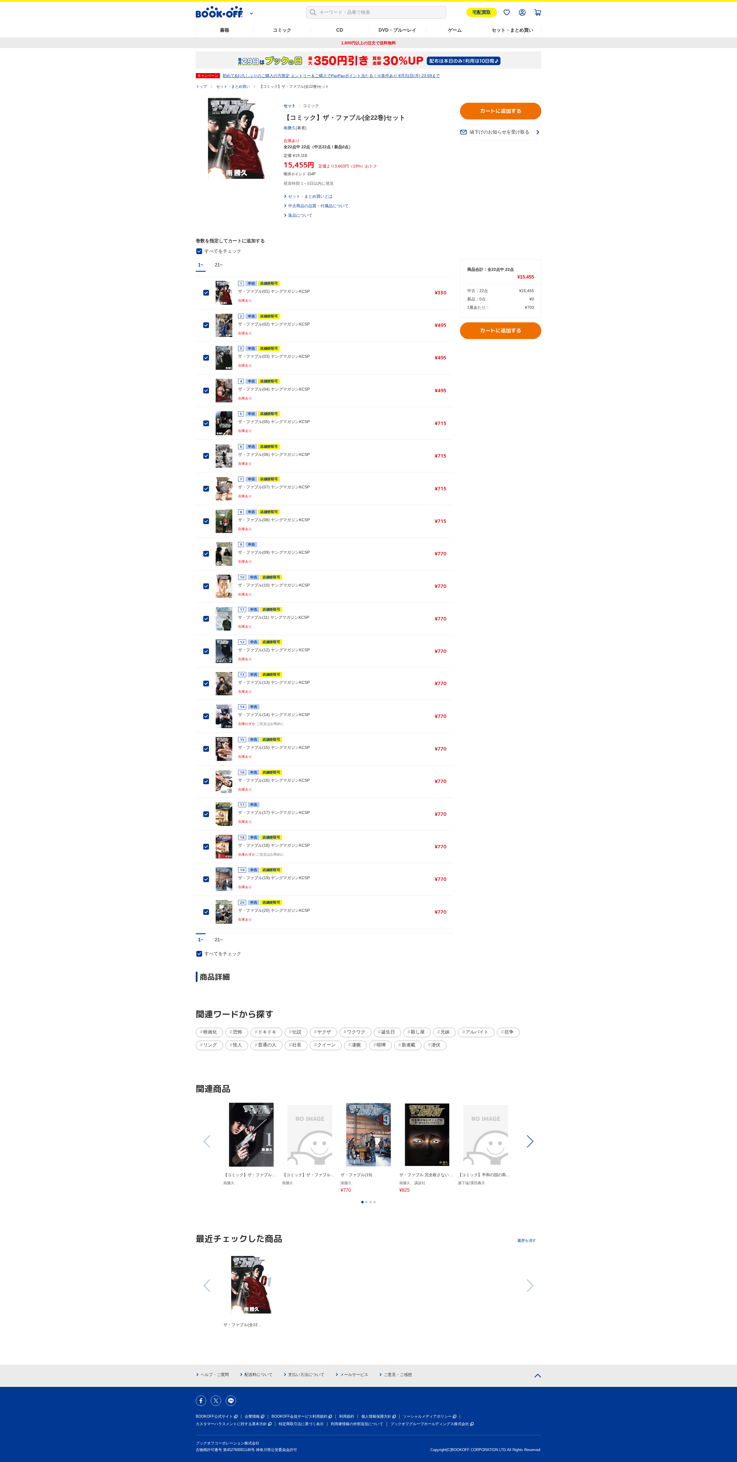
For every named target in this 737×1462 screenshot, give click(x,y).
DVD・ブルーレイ (397, 30)
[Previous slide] (207, 1141)
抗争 (509, 1031)
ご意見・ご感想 (398, 1374)
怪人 (237, 1044)
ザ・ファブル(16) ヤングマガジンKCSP (274, 780)
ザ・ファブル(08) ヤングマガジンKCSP (274, 519)
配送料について (258, 1374)
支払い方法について (306, 1374)
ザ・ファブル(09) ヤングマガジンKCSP (274, 552)
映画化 (210, 1031)
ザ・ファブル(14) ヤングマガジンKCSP (274, 714)
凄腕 (356, 1044)
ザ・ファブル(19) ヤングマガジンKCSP (274, 877)
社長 (296, 1044)
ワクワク (356, 1031)
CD (339, 30)
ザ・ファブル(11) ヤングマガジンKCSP (273, 617)
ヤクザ (324, 1031)
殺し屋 (418, 1031)
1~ (200, 264)
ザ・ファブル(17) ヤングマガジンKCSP (274, 812)
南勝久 (290, 127)
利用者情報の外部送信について (357, 1424)
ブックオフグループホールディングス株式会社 (429, 1424)
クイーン (326, 1044)
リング (210, 1044)
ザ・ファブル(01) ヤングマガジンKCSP (274, 291)
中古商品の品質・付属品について (318, 205)
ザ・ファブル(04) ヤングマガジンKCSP (274, 389)
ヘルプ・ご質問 (215, 1374)
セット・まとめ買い (512, 30)
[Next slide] (529, 1141)
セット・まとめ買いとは (310, 196)
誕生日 (388, 1031)
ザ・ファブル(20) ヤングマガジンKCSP (274, 910)
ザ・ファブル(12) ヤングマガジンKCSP (274, 650)
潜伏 (435, 1044)
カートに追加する (500, 111)
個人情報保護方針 (376, 1416)
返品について (300, 215)
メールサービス (354, 1374)
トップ (201, 86)
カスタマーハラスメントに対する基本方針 (231, 1424)
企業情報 (252, 1416)
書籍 (224, 30)
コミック (282, 30)
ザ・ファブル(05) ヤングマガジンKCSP (274, 421)
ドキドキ (267, 1031)
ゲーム (455, 30)
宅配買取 (481, 12)
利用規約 (346, 1416)
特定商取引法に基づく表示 (301, 1424)
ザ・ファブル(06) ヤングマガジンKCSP (274, 454)
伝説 (296, 1031)
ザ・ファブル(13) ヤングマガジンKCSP (274, 682)
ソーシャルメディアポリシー (427, 1416)
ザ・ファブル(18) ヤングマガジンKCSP (274, 845)
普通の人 (267, 1044)
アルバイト (477, 1031)
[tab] (362, 1202)
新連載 (408, 1044)
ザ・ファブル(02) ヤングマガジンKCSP (274, 324)
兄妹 (445, 1031)
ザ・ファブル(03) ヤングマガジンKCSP (274, 356)
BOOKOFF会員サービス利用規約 (299, 1416)
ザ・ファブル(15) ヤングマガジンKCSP (274, 747)
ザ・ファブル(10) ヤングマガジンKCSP (274, 585)
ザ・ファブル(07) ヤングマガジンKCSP (274, 487)
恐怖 (237, 1031)
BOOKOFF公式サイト (214, 1416)
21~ (219, 264)
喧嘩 (381, 1044)
